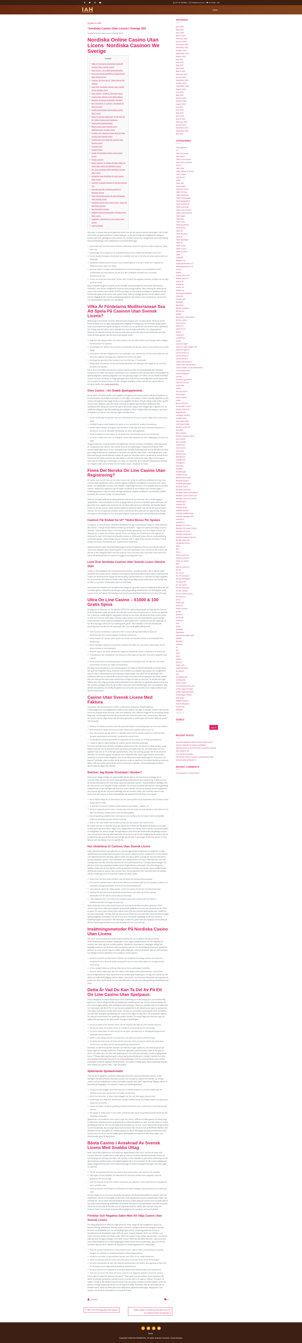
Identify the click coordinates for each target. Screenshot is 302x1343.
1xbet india (180, 222)
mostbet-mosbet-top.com (186, 537)
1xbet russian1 (182, 251)
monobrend (180, 460)
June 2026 (180, 26)
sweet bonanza (182, 668)
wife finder (180, 698)
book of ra (180, 326)
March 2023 (180, 119)
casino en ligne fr (183, 350)
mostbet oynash (182, 510)
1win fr (178, 165)
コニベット (180, 713)
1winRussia (180, 177)
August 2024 (181, 89)
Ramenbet (180, 632)
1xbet (178, 180)
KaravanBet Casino (183, 406)
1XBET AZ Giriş (181, 192)
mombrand (180, 445)
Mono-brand (181, 454)
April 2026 (180, 33)
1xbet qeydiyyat (182, 240)
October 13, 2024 (94, 23)
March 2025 (180, 71)
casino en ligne (182, 344)
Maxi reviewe (181, 433)
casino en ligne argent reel (186, 347)
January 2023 (181, 125)
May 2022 (179, 134)
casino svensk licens (184, 362)
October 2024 (181, 83)
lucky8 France (181, 418)
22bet (178, 254)
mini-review (180, 439)
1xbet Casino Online (184, 213)
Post (177, 623)
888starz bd (180, 260)
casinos (179, 376)
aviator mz (180, 287)
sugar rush (180, 665)
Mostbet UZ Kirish (183, 531)
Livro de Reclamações (184, 754)
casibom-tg (180, 338)
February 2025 (181, 74)
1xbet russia (181, 246)
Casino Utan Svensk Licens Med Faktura (107, 97)
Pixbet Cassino (181, 608)
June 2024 (180, 92)
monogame (180, 463)
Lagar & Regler (97, 226)
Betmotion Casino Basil (185, 317)
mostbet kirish (181, 507)
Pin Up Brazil (181, 582)
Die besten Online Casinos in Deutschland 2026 (195, 757)
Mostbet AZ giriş (182, 481)
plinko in (179, 614)
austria (178, 269)
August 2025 (181, 56)
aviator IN (180, 281)
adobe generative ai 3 (184, 263)
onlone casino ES (182, 558)
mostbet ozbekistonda (184, 513)
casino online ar (182, 356)
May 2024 (179, 95)
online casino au (182, 555)
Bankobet (179, 302)
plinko (178, 611)
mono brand (181, 448)
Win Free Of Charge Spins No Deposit (103, 1310)
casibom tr (180, 335)
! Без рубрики (181, 147)
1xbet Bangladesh (183, 201)
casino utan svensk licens (186, 365)
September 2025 (182, 53)
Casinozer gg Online (184, 379)
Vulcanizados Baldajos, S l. (186, 760)
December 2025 (182, 44)
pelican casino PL (182, 567)
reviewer (179, 644)
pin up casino (181, 585)
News (178, 546)
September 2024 (182, 86)
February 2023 (181, 122)
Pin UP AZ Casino (182, 576)
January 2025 (181, 77)
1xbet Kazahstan (182, 225)
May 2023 (179, 113)
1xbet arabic (181, 186)
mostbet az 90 (181, 475)
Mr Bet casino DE (182, 540)
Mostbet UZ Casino (183, 525)
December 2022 (182, 128)
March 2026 (180, 35)
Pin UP (178, 570)
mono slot (180, 451)
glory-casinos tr (182, 403)
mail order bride (182, 421)
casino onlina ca (182, 353)
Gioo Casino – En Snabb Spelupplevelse (107, 70)
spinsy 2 (179, 662)
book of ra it (180, 329)
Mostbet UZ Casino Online (186, 528)
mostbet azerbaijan (183, 483)
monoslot (179, 466)
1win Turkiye (181, 174)
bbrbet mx (180, 311)
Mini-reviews (181, 442)
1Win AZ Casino (182, 153)
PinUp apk (180, 602)
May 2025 (179, 65)
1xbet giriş (180, 219)
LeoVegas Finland (183, 415)
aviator (178, 272)
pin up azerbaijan (183, 579)
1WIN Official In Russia (185, 171)
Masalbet (179, 430)
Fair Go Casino (181, 391)
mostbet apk (181, 472)
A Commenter (181, 773)
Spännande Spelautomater (102, 123)
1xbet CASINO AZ (182, 204)
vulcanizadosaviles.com (185, 686)
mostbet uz (180, 522)
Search (180, 720)
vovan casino (181, 683)
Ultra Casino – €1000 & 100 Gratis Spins (107, 93)
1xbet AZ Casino (182, 189)
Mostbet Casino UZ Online (186, 498)
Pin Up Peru (180, 597)
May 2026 (179, 30)
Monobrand (180, 457)
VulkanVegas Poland (184, 695)
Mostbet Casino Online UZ (186, 495)
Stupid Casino (97, 150)
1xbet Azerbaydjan (183, 198)
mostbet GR (180, 504)
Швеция (179, 710)
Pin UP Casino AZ (182, 588)
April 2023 (180, 116)
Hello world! (194, 773)
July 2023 (179, 107)
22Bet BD (179, 257)
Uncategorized (181, 677)
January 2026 (181, 41)
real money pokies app (185, 635)
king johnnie (181, 412)
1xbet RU (179, 242)
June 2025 (180, 62)
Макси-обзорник (182, 704)
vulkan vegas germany (184, 692)
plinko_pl (179, 620)
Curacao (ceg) (97, 146)
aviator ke (180, 284)
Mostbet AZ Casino (183, 477)
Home (150, 1333)
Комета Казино (182, 701)
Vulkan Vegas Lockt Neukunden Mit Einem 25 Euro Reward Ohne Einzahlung (152, 1311)
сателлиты (180, 707)
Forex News (180, 394)
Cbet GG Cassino (182, 382)
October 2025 (181, 50)
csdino (178, 388)
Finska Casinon (97, 160)
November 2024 (182, 80)
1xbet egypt (180, 216)
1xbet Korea (180, 228)
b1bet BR (179, 296)
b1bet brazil (180, 299)
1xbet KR (179, 231)
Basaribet (179, 305)
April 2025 (180, 68)
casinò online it (182, 358)
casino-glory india (183, 370)
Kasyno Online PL (183, 409)
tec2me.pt (180, 671)
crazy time (180, 385)
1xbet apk (180, 183)
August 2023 (181, 104)
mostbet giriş (181, 501)
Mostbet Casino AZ (183, 489)
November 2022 (182, 131)
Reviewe (179, 641)
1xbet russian (181, 248)
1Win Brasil (180, 156)
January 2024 (181, 98)
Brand (178, 332)
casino (178, 341)
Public (178, 626)
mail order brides (183, 424)
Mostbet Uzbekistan (184, 534)
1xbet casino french (183, 210)
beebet (178, 314)
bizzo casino (181, 323)
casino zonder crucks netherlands (189, 367)
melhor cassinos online (185, 436)
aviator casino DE (182, 275)
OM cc (178, 552)
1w (177, 150)
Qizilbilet (179, 629)
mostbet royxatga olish (185, 516)
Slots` (178, 656)
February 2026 (181, 38)
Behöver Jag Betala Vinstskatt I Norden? (107, 100)
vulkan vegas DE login (184, 689)
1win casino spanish (184, 162)
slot (177, 650)
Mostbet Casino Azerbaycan (187, 492)
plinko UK (179, 617)
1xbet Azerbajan (182, 195)
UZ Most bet (180, 680)
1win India (180, 168)
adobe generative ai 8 (184, 266)
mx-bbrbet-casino (183, 543)
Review (178, 638)
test (177, 674)
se (177, 647)
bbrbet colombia (182, 308)
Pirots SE (179, 605)
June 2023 (180, 110)
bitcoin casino (181, 320)
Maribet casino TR (183, 427)
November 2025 (182, 47)
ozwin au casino (182, 561)
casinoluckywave (182, 373)
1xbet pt (179, 237)
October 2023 (181, 101)
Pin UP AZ (179, 573)
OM (177, 549)
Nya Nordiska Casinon (100, 209)
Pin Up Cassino (182, 591)
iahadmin (94, 1299)
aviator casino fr (182, 278)
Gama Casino (181, 397)
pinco (178, 600)
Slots (178, 653)
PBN (177, 564)
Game (178, 400)
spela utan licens (112, 384)
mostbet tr (180, 519)
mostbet (179, 469)
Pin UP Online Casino (184, 593)
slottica (179, 659)
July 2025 (179, 59)
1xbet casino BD (182, 207)
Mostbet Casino (182, 486)
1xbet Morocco (181, 234)
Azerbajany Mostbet (184, 293)
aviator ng (180, 290)
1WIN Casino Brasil (183, 159)
